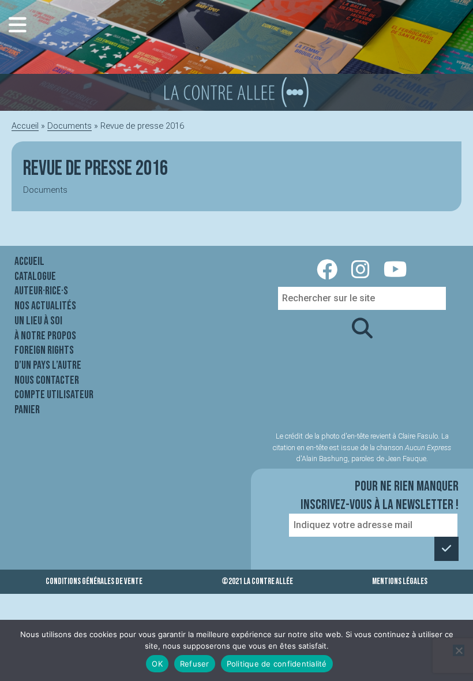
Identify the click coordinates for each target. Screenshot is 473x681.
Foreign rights (44, 350)
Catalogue (35, 276)
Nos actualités (45, 306)
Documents (69, 126)
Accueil (25, 126)
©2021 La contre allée (257, 581)
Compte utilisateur (53, 395)
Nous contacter (46, 380)
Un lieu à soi (38, 321)
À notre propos (45, 336)
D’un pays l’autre (47, 365)
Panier (27, 410)
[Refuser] (458, 650)
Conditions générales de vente (94, 581)
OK (157, 663)
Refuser (194, 663)
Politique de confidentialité (277, 663)
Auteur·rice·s (41, 291)
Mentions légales (399, 581)
